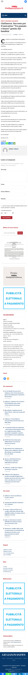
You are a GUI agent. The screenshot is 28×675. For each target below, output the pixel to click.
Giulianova (15, 21)
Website (3, 198)
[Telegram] (12, 143)
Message (3, 169)
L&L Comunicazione (15, 642)
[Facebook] (2, 143)
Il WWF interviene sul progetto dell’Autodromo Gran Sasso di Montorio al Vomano (13, 441)
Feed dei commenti (8, 570)
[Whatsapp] (7, 143)
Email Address (5, 191)
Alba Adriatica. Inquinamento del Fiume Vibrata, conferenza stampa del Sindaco (15, 412)
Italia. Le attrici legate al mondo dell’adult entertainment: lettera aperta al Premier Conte (13, 521)
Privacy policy (18, 658)
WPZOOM (17, 671)
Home (3, 658)
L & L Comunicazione (8, 553)
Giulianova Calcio (7, 549)
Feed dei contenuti (7, 568)
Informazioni (10, 658)
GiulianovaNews (13, 654)
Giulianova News (7, 551)
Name (3, 184)
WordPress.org (7, 571)
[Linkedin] (9, 143)
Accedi (5, 566)
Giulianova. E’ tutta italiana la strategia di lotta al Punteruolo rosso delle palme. (14, 420)
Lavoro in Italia (7, 554)
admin (16, 34)
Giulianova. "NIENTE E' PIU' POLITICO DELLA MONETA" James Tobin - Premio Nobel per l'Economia (14, 403)
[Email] (14, 143)
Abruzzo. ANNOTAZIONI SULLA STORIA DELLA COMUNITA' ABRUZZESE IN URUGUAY (13, 460)
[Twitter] (4, 143)
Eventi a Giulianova (6, 21)
